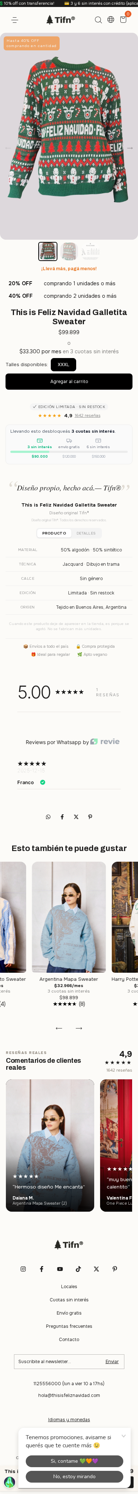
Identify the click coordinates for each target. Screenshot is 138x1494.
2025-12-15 (31, 770)
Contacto (69, 1340)
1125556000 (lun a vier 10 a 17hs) (69, 1384)
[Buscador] (98, 20)
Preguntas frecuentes (69, 1326)
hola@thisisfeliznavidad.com (69, 1395)
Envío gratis (69, 1313)
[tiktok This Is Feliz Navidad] (78, 1269)
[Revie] (105, 742)
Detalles (86, 533)
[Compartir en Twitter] (77, 817)
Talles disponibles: (27, 364)
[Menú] (16, 20)
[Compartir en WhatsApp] (48, 817)
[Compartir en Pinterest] (90, 817)
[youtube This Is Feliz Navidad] (60, 1269)
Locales (69, 1287)
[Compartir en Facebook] (63, 817)
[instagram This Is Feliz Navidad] (23, 1269)
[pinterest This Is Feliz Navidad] (115, 1269)
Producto (54, 533)
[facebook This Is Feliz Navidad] (42, 1269)
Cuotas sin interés (69, 1300)
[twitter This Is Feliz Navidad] (96, 1269)
